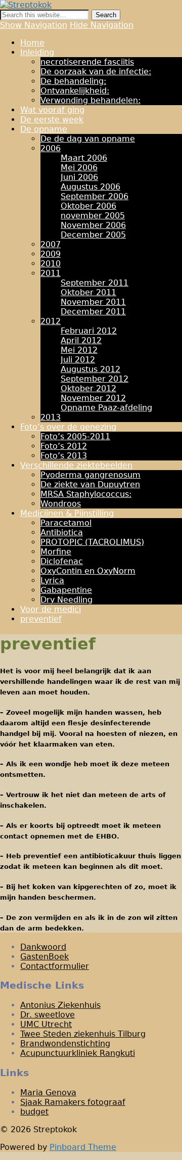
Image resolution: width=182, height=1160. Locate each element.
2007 (50, 244)
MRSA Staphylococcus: (85, 494)
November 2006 (93, 225)
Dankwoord (43, 947)
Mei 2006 (79, 167)
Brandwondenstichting (65, 1043)
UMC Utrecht (46, 1024)
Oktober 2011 (88, 292)
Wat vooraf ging (52, 110)
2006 (50, 148)
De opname (43, 129)
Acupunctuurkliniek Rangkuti (77, 1053)
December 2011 (93, 311)
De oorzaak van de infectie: (95, 71)
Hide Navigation (101, 25)
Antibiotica (61, 532)
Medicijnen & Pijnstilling (67, 513)
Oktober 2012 (88, 388)
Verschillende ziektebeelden (76, 465)
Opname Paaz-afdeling (106, 407)
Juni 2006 (79, 177)
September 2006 (94, 196)
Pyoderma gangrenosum (90, 475)
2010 (50, 263)
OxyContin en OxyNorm (87, 571)
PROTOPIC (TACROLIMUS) (92, 542)
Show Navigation (33, 25)
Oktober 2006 (88, 206)
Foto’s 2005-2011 (75, 436)
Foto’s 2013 (63, 455)
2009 (50, 254)
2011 (50, 273)
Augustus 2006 (90, 187)
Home (32, 43)
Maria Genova (48, 1092)
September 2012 (94, 379)
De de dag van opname (87, 139)
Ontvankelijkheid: (74, 91)
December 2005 (93, 235)
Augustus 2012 (90, 369)
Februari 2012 (89, 331)
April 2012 (81, 340)
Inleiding (37, 52)
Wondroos (60, 503)
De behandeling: (73, 81)
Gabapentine (66, 590)
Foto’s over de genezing (68, 427)
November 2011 (93, 302)
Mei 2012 (79, 350)
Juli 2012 (78, 359)
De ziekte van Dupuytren (90, 484)
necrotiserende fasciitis (87, 62)
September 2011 (94, 283)
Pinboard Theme (83, 1147)
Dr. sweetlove (47, 1014)
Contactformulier (54, 966)
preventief (41, 619)
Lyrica (52, 580)
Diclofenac (61, 561)
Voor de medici (50, 609)
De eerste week (51, 119)
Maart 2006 (84, 158)
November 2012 (93, 398)
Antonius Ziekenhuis (60, 1005)
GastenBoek (44, 956)
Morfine (55, 551)
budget (34, 1112)
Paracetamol (66, 523)
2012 (50, 321)
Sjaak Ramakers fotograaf (72, 1102)
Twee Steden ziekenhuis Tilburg (83, 1034)
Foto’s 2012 (63, 446)
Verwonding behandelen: (90, 100)
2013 (50, 417)
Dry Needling (66, 600)
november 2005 (93, 215)
